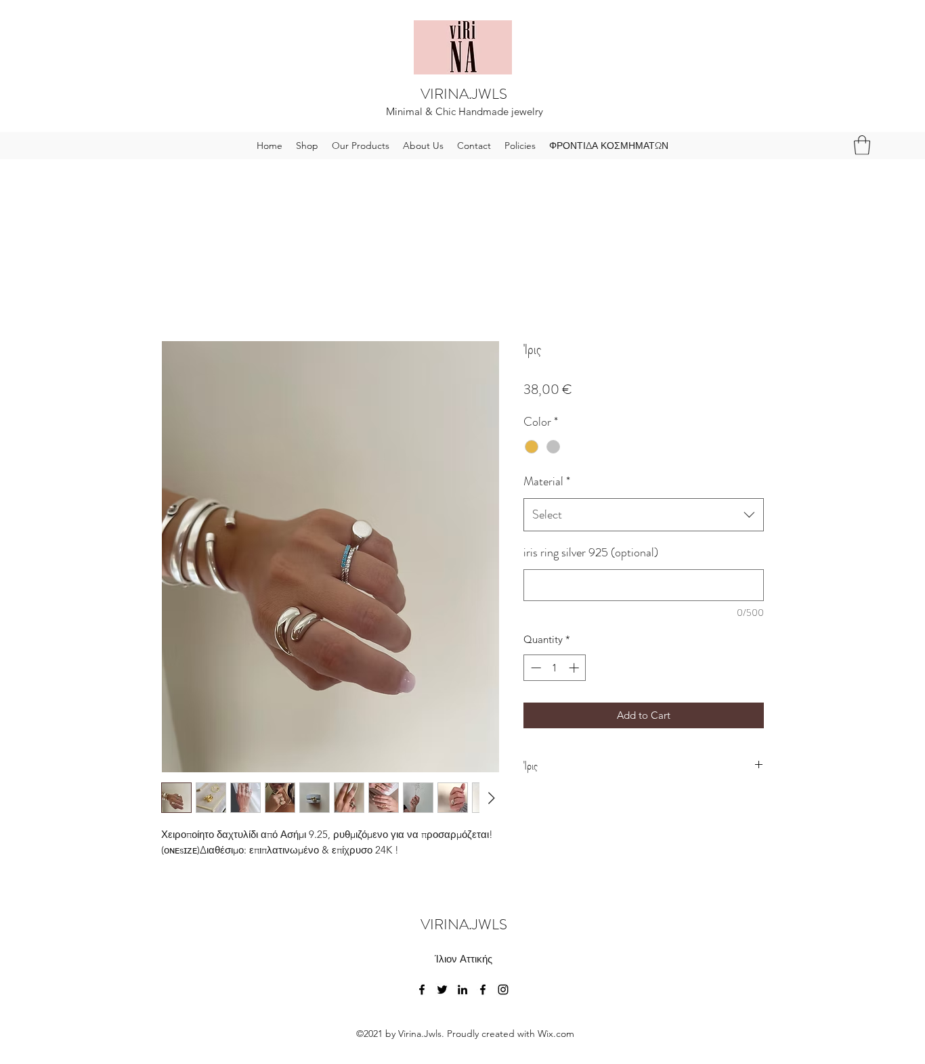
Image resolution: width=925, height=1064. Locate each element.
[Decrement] (534, 667)
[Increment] (575, 667)
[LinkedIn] (462, 989)
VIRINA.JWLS (464, 93)
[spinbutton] (555, 667)
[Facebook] (422, 989)
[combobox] (643, 515)
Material (546, 481)
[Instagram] (503, 989)
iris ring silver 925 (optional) (590, 552)
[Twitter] (442, 989)
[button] (862, 145)
